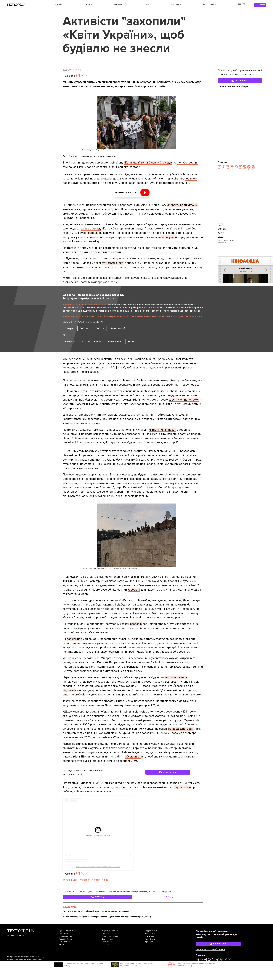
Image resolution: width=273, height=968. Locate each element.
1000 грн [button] (99, 328)
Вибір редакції (64, 942)
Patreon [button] (70, 341)
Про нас (62, 931)
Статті (61, 934)
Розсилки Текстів (65, 939)
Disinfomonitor (107, 942)
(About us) (69, 931)
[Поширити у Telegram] (86, 75)
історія (96, 879)
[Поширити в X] (82, 75)
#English (62, 944)
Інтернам (105, 944)
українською (22, 959)
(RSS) (66, 934)
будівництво (71, 879)
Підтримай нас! (151, 931)
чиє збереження (187, 162)
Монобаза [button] (114, 341)
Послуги (105, 934)
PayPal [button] (132, 341)
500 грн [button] (84, 328)
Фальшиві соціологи (110, 936)
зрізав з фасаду (91, 228)
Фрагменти (63, 936)
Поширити (69, 76)
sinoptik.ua (222, 243)
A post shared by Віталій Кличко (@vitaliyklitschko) (98, 866)
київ (106, 879)
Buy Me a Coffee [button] (91, 341)
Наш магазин (150, 934)
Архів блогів (150, 939)
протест (85, 879)
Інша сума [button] (116, 328)
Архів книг (149, 942)
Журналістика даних (110, 931)
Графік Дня (149, 936)
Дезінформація (108, 939)
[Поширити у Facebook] (78, 75)
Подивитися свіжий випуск (233, 86)
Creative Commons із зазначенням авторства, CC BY (29, 958)
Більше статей (70, 907)
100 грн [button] (69, 328)
